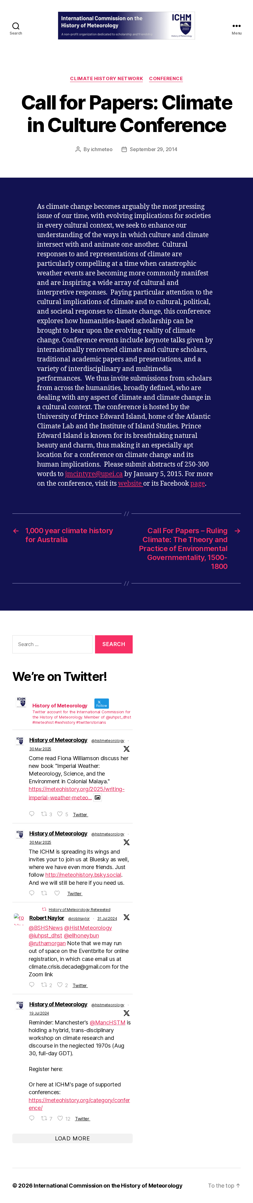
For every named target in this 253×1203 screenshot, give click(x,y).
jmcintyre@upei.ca (94, 474)
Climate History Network (106, 78)
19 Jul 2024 (39, 1013)
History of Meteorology (58, 740)
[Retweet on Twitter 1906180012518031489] (46, 893)
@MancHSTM (108, 1022)
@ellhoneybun (81, 935)
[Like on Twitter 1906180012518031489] (59, 893)
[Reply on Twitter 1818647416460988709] (33, 985)
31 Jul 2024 (107, 918)
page (197, 484)
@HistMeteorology (88, 928)
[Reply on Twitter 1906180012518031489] (33, 893)
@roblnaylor (79, 918)
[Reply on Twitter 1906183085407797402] (33, 814)
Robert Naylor (46, 918)
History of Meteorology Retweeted (79, 909)
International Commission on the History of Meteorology (108, 1185)
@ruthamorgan (47, 943)
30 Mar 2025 (40, 749)
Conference (166, 78)
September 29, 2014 (153, 149)
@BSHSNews (46, 928)
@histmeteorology (107, 740)
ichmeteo (102, 149)
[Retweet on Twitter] (44, 909)
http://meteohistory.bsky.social (83, 874)
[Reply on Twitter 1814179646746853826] (33, 1118)
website (130, 484)
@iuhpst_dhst (45, 935)
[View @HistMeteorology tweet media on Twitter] (97, 797)
